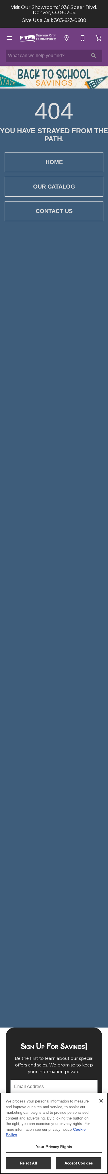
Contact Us (54, 211)
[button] (9, 38)
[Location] (66, 38)
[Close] (101, 1100)
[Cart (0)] (99, 38)
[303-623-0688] (83, 38)
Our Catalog (54, 186)
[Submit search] (93, 55)
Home (54, 162)
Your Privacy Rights (54, 1147)
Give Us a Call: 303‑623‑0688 (54, 20)
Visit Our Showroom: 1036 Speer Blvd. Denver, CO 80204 (54, 10)
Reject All (28, 1163)
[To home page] (38, 38)
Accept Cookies (79, 1163)
